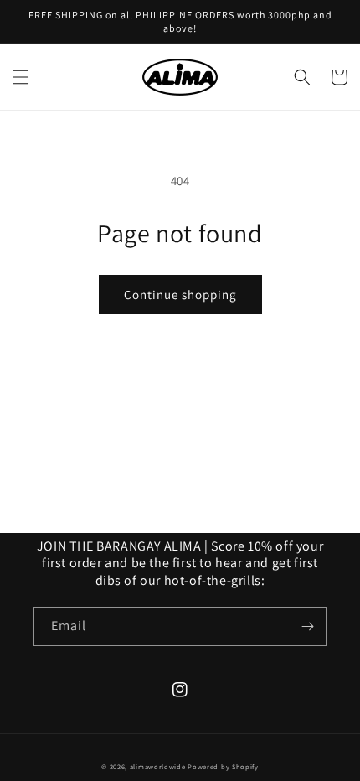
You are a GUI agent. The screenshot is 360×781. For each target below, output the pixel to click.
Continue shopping (180, 295)
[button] (21, 77)
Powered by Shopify (223, 766)
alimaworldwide (158, 766)
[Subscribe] (307, 626)
